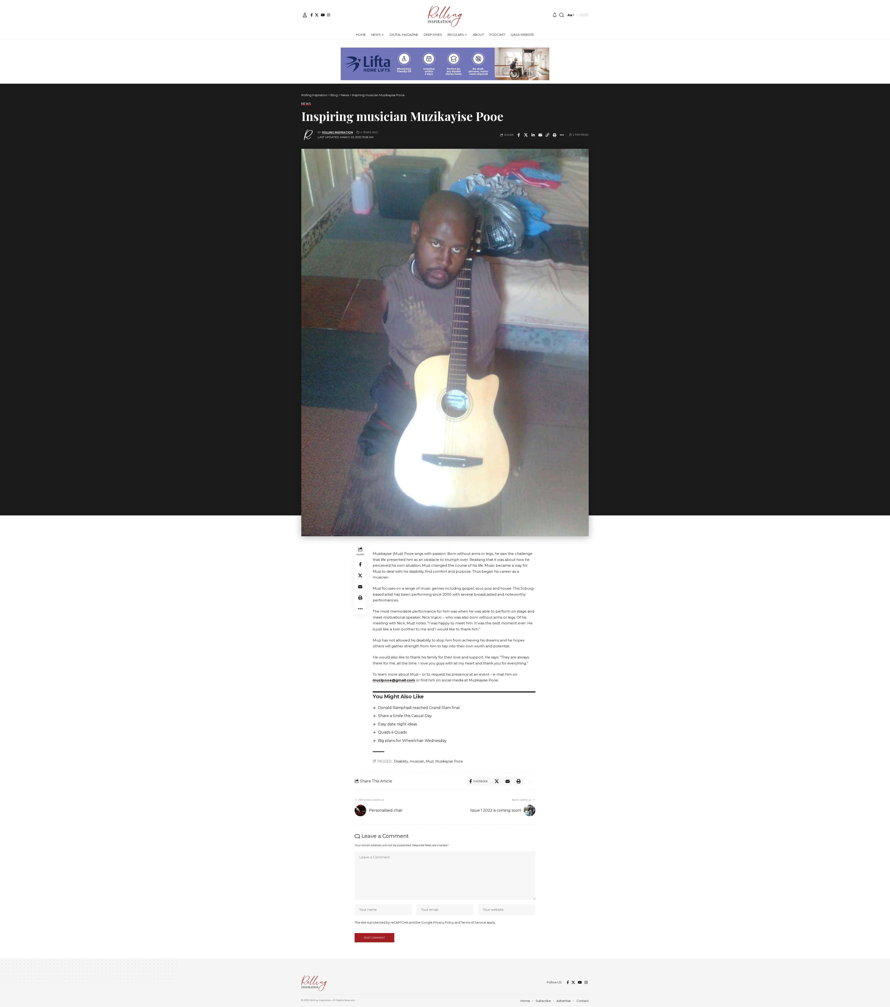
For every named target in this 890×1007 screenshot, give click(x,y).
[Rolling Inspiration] (445, 15)
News (306, 103)
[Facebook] (311, 15)
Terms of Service (473, 922)
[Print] (554, 135)
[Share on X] (526, 135)
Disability (401, 761)
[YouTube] (323, 15)
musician (417, 761)
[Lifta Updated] (445, 63)
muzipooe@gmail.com (394, 680)
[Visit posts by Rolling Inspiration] (308, 135)
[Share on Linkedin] (533, 135)
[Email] (540, 135)
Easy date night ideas (397, 724)
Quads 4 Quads (392, 732)
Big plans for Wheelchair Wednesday (412, 740)
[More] (562, 135)
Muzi (430, 761)
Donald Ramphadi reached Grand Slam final (419, 707)
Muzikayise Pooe (449, 761)
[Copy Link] (547, 135)
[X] (317, 15)
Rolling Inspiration (337, 132)
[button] (304, 15)
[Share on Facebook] (518, 135)
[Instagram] (328, 15)
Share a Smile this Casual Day (405, 716)
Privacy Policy (443, 922)
